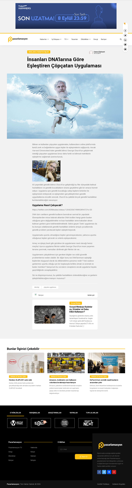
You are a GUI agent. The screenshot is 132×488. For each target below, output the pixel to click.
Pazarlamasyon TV (15, 448)
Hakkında (34, 448)
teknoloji (36, 287)
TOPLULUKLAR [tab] (92, 413)
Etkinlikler (85, 39)
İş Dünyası (56, 39)
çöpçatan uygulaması (50, 287)
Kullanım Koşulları (118, 484)
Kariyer (104, 39)
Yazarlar (74, 39)
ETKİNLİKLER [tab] (15, 413)
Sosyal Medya (75, 303)
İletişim (33, 460)
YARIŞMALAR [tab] (34, 413)
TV (65, 39)
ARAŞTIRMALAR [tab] (54, 413)
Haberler (43, 39)
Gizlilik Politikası (103, 484)
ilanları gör (91, 295)
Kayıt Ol (84, 457)
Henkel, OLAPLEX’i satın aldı (20, 380)
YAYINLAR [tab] (74, 413)
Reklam (33, 456)
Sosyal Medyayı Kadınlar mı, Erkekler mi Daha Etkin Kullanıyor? (80, 309)
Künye (33, 452)
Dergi (96, 39)
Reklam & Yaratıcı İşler (39, 52)
